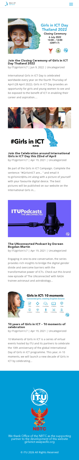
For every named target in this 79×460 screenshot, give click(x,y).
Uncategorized (56, 67)
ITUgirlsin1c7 (20, 67)
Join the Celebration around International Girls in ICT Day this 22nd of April (39, 155)
